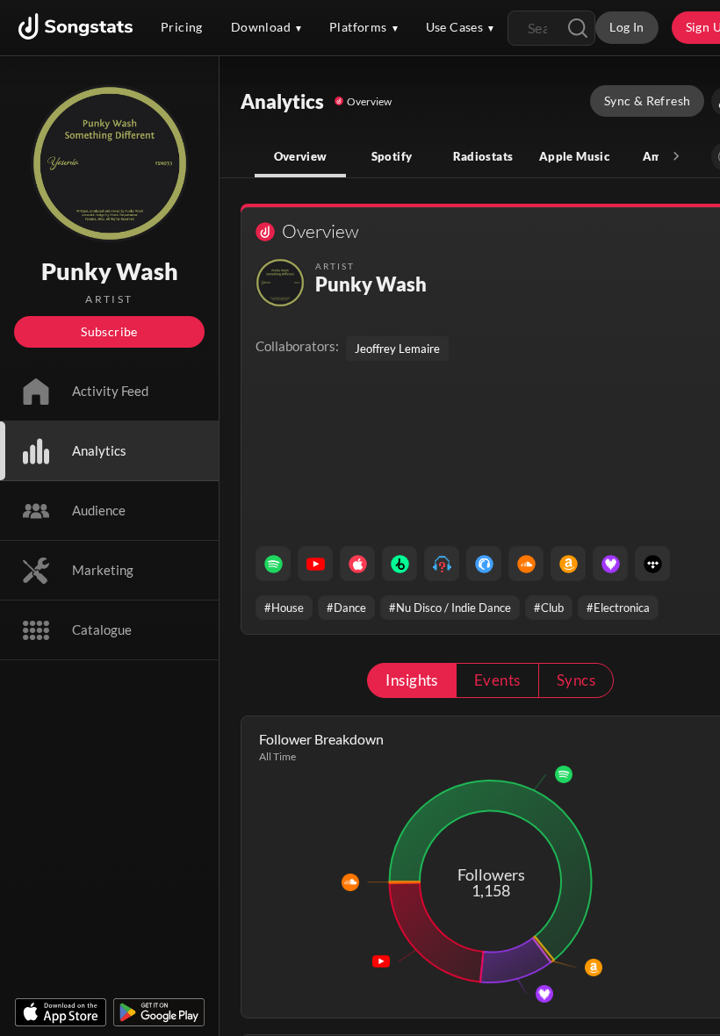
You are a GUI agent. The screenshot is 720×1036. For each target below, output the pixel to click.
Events (497, 680)
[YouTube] (315, 563)
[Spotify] (273, 563)
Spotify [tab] (392, 156)
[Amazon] (568, 563)
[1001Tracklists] (441, 563)
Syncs (576, 680)
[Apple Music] (357, 563)
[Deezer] (610, 563)
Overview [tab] (301, 156)
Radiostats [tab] (483, 156)
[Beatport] (399, 563)
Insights (411, 680)
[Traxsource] (483, 563)
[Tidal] (652, 563)
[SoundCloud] (526, 563)
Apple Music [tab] (574, 156)
